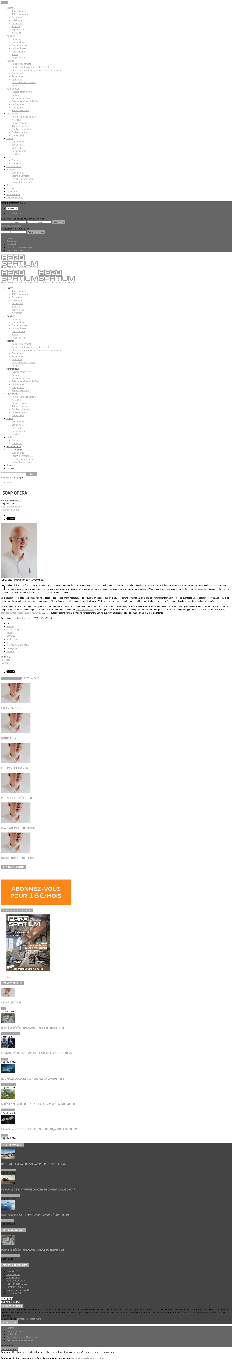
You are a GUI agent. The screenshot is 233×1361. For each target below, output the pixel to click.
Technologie (12, 113)
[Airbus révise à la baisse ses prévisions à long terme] (8, 1209)
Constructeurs (18, 42)
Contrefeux (8, 738)
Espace (9, 7)
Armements (17, 76)
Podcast (10, 188)
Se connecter (12, 208)
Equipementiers (19, 45)
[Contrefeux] (15, 732)
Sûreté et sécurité (20, 110)
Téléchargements (14, 197)
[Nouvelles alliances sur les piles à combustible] (8, 1072)
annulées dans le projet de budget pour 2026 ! (21, 613)
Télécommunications (21, 14)
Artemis (10, 626)
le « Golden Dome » (84, 609)
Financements (18, 51)
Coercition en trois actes (17, 858)
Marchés (16, 154)
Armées (15, 85)
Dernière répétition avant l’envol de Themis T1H (32, 1028)
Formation (17, 163)
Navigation (17, 32)
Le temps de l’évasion (14, 768)
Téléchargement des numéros (17, 250)
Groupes (16, 39)
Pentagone (11, 648)
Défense (10, 60)
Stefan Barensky (12, 500)
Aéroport (16, 95)
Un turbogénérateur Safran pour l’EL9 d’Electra (33, 1164)
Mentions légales (12, 241)
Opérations (17, 79)
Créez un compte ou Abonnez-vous (19, 247)
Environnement (13, 166)
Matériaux (16, 119)
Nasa (8, 642)
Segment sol (18, 29)
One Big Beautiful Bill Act (18, 645)
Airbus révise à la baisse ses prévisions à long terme (35, 1214)
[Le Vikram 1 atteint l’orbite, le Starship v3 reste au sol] (8, 1047)
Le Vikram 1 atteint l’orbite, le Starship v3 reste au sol (37, 1053)
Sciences (16, 26)
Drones (9, 138)
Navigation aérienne (21, 98)
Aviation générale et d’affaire (25, 101)
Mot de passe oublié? (11, 225)
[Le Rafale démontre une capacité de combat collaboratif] (8, 1183)
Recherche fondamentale (24, 116)
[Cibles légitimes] (15, 702)
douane (10, 632)
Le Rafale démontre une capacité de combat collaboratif (38, 1189)
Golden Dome (12, 639)
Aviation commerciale (22, 91)
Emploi (15, 160)
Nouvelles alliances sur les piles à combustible (32, 1078)
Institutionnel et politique (24, 82)
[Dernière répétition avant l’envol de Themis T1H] (8, 1021)
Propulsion (17, 17)
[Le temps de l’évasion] (15, 762)
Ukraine (10, 651)
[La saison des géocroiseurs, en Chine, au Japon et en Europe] (8, 1123)
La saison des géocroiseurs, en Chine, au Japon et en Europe (39, 1129)
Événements (18, 172)
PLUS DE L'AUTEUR (30, 678)
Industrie (10, 35)
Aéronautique (12, 88)
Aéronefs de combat (21, 63)
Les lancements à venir (22, 179)
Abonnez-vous (13, 194)
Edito (8, 482)
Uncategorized (8, 1110)
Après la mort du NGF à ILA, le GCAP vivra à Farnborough (38, 1104)
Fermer (4, 2)
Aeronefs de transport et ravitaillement (30, 67)
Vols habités (17, 20)
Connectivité (18, 135)
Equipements (18, 73)
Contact (9, 238)
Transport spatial (20, 11)
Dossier (9, 185)
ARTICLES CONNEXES (11, 678)
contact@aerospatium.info (29, 1318)
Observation (17, 23)
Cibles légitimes (11, 708)
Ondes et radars (19, 132)
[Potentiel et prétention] (15, 792)
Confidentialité (12, 244)
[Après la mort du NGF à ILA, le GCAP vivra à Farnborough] (8, 1097)
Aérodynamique (19, 123)
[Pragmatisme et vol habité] (15, 822)
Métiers (9, 157)
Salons (15, 54)
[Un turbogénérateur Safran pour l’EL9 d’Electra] (8, 1158)
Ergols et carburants (21, 129)
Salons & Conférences (22, 175)
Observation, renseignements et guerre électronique (36, 70)
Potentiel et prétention (16, 798)
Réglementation (19, 57)
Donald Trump (13, 629)
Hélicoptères (18, 104)
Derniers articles (12, 983)
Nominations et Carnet (22, 182)
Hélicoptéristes (19, 48)
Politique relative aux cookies (90, 1358)
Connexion (11, 191)
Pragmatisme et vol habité (18, 828)
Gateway (10, 636)
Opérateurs (17, 147)
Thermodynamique (21, 126)
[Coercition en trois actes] (15, 852)
